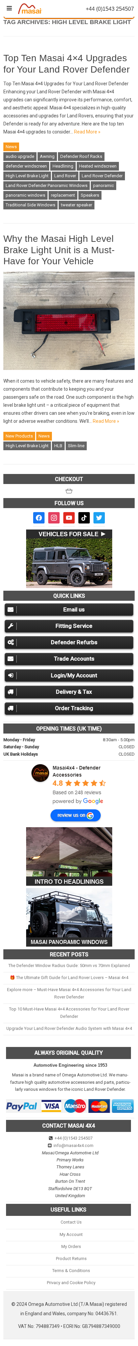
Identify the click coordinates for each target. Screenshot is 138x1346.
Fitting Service (74, 625)
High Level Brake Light (27, 175)
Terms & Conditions (71, 1270)
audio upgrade (20, 156)
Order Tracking (74, 708)
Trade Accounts (74, 658)
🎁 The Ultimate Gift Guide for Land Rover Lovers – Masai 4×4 (69, 977)
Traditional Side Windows (30, 204)
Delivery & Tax (74, 691)
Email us (74, 609)
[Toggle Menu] (9, 8)
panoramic (103, 185)
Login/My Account (74, 675)
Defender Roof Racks (81, 156)
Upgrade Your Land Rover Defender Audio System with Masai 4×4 (69, 1028)
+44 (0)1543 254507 (73, 1138)
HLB (58, 445)
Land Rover (65, 175)
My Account (71, 1234)
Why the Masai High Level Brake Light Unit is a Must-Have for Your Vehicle (59, 249)
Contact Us (71, 1222)
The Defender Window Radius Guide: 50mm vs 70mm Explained (69, 965)
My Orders (71, 1246)
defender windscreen (26, 166)
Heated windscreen (98, 166)
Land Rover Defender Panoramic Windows (46, 185)
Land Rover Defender (102, 175)
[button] (69, 490)
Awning (47, 156)
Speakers (90, 195)
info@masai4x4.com (73, 1145)
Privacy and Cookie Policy (71, 1282)
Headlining (63, 166)
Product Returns (71, 1258)
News (11, 146)
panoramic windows (25, 195)
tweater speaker (76, 204)
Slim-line (76, 445)
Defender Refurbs (74, 642)
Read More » (87, 131)
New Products (19, 436)
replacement (63, 195)
